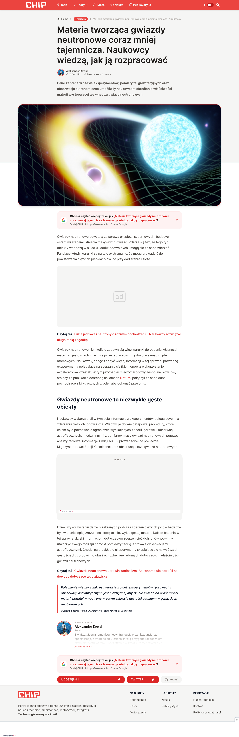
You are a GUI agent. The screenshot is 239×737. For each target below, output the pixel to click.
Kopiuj (173, 679)
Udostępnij (70, 679)
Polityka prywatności (207, 712)
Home (64, 18)
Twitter (137, 679)
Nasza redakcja (203, 699)
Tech (63, 5)
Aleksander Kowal (77, 71)
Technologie (138, 699)
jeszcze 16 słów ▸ (83, 646)
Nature (125, 378)
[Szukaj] (218, 5)
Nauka (119, 5)
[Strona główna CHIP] (36, 4)
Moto (101, 5)
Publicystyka (142, 5)
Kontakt (198, 706)
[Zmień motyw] (209, 5)
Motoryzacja (138, 712)
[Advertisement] (119, 485)
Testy (81, 5)
